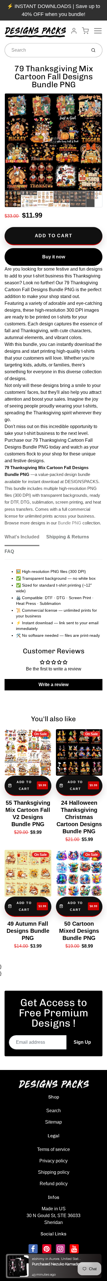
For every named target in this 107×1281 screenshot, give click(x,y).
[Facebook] (33, 1249)
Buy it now (53, 256)
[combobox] (45, 50)
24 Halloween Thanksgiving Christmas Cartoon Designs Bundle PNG (79, 817)
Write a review (53, 684)
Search (53, 1110)
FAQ (9, 551)
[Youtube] (74, 1249)
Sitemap (53, 1122)
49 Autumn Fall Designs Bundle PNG (28, 931)
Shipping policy (53, 1172)
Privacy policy (53, 1160)
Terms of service (53, 1149)
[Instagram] (60, 1249)
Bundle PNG (69, 523)
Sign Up (82, 1042)
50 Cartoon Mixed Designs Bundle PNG (79, 931)
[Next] (97, 144)
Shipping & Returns (67, 536)
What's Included (22, 536)
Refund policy (54, 1183)
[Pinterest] (47, 1249)
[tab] (25, 538)
